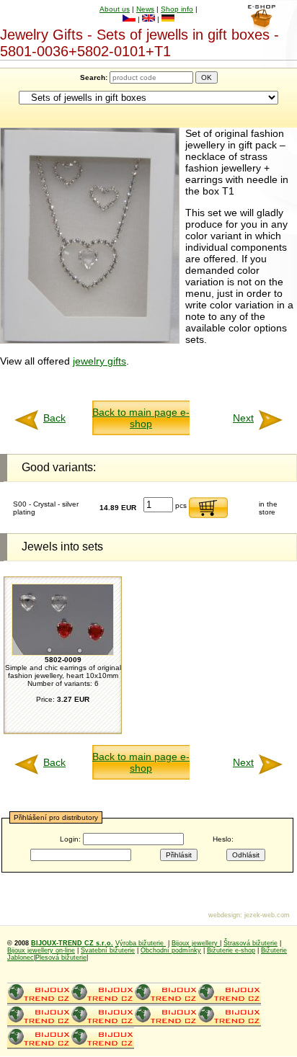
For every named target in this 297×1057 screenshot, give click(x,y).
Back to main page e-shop (141, 417)
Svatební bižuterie (108, 950)
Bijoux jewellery (196, 943)
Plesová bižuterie (61, 957)
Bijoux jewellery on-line (41, 950)
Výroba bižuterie (140, 943)
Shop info (177, 9)
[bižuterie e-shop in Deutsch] (167, 19)
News (145, 9)
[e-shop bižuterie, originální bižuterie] (39, 1002)
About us (114, 9)
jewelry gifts (99, 361)
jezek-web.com (267, 915)
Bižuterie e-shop (231, 950)
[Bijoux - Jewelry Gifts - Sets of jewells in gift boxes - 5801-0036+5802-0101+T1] (89, 340)
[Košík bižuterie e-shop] (261, 26)
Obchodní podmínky (171, 950)
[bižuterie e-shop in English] (148, 19)
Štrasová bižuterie (250, 943)
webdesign (224, 915)
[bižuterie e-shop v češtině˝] (129, 19)
